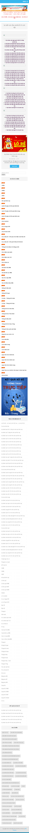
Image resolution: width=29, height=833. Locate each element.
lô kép (23, 786)
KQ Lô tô (3, 673)
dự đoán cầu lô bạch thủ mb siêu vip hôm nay (11, 478)
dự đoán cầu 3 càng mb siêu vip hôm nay (10, 432)
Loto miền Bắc (5, 339)
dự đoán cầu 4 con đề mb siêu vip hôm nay (11, 435)
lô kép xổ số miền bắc (7, 789)
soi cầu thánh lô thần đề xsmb (9, 816)
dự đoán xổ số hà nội (21, 772)
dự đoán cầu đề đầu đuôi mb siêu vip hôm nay (11, 466)
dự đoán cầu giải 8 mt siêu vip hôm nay (10, 509)
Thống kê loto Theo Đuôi (8, 313)
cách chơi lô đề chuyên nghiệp (9, 739)
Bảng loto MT (4, 679)
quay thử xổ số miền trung (8, 365)
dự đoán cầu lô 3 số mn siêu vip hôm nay (10, 543)
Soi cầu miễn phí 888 (16, 813)
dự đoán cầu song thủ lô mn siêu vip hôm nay (11, 552)
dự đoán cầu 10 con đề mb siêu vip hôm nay (11, 444)
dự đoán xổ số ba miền (21, 766)
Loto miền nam (5, 349)
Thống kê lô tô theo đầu (8, 308)
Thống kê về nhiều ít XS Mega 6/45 (10, 247)
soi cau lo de (5, 796)
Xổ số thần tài (5, 262)
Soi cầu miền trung (5, 497)
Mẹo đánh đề (15, 792)
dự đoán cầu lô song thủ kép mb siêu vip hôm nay (12, 482)
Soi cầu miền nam (5, 528)
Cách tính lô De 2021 (18, 742)
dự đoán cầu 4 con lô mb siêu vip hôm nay (14, 155)
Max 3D (3, 605)
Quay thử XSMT (4, 694)
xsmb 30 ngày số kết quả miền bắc (10, 206)
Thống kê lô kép (5, 651)
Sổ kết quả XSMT (5, 586)
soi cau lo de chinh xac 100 (17, 796)
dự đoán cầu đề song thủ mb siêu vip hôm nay (11, 472)
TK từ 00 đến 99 (5, 670)
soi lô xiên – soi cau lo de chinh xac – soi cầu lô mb (13, 423)
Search (3, 174)
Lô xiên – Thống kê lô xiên (8, 298)
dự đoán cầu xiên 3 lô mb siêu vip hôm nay (11, 491)
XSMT (3, 195)
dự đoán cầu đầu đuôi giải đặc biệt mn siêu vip (11, 549)
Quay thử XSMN (5, 691)
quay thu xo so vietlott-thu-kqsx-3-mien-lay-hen (14, 370)
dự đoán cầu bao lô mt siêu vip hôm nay (10, 500)
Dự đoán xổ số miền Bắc (21, 776)
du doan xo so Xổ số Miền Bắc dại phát (11, 756)
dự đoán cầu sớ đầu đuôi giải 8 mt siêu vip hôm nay (13, 515)
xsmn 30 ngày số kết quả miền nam (10, 216)
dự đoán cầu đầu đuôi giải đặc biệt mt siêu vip (11, 518)
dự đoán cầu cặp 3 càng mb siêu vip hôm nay (11, 457)
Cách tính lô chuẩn (6, 742)
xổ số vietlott (5, 221)
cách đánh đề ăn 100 (7, 752)
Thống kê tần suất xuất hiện (9, 329)
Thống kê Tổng (4, 664)
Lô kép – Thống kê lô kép (8, 303)
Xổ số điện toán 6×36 (6, 617)
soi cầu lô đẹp (5, 809)
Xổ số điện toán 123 (6, 257)
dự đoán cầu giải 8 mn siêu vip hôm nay (10, 540)
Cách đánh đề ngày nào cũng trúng (10, 749)
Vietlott (3, 593)
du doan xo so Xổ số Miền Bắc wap (10, 759)
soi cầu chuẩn (17, 806)
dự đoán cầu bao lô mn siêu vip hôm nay (10, 531)
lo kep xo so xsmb (15, 786)
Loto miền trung (6, 344)
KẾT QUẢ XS (4, 565)
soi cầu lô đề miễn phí (16, 809)
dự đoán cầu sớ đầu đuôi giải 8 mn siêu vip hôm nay (13, 546)
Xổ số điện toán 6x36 (7, 252)
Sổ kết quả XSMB (5, 583)
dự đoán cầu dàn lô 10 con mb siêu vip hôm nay (12, 460)
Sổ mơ (2, 700)
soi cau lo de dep (20, 799)
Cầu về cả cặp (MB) (6, 277)
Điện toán (3, 614)
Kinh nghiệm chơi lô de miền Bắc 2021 (10, 782)
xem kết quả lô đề (18, 823)
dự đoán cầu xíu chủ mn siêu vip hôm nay (10, 556)
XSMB (3, 185)
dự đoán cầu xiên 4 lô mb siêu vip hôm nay (11, 494)
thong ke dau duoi (6, 823)
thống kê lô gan (6, 293)
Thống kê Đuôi (4, 657)
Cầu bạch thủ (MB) (6, 267)
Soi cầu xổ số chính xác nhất (8, 819)
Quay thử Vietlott (5, 697)
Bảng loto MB (4, 676)
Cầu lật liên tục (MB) (7, 272)
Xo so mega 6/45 (6, 226)
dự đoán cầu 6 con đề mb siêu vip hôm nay (11, 438)
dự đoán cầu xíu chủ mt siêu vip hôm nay (10, 525)
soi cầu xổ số (22, 816)
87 (18, 158)
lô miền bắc (17, 789)
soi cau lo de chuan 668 (7, 799)
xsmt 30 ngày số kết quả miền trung (11, 211)
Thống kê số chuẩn (5, 562)
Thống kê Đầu (4, 654)
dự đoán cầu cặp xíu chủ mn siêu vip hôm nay (11, 534)
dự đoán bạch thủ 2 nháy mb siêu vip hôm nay (11, 429)
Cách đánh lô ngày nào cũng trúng (10, 746)
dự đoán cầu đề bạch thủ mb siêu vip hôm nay (11, 463)
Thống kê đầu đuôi (6, 318)
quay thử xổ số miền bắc (8, 354)
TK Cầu (2, 626)
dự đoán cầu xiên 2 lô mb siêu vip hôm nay (11, 488)
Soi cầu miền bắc (5, 426)
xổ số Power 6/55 (6, 231)
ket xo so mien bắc (6, 779)
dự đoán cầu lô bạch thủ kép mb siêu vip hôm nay (12, 475)
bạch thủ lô (5, 732)
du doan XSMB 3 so (6, 762)
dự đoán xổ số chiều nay (8, 769)
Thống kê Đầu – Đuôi (6, 660)
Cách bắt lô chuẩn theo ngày (9, 735)
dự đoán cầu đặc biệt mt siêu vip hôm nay (10, 506)
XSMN (3, 190)
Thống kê (3, 611)
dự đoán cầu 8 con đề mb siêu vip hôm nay (11, 441)
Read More (14, 166)
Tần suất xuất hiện (5, 667)
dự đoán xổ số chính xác (8, 772)
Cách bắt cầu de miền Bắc (16, 732)
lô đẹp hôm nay (5, 792)
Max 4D (3, 608)
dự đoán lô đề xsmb (18, 762)
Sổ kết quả (3, 580)
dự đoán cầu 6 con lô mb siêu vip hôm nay (11, 451)
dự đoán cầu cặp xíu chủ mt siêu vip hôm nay (11, 503)
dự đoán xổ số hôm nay (7, 776)
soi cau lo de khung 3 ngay (8, 803)
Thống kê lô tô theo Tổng (8, 324)
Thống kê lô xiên (5, 648)
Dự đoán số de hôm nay (7, 766)
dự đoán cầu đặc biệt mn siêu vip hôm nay (11, 537)
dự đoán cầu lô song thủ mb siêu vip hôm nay (11, 485)
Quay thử (3, 685)
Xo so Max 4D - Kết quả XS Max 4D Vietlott (12, 241)
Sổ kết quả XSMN (5, 589)
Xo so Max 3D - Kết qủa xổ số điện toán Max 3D (13, 236)
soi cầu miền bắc (6, 813)
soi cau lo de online (7, 806)
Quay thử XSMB (4, 688)
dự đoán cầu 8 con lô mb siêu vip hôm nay (11, 454)
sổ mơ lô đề (5, 375)
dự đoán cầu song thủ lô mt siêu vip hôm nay (11, 522)
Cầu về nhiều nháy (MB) (7, 283)
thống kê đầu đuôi (6, 288)
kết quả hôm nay (6, 200)
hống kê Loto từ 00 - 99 (8, 334)
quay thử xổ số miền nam (8, 360)
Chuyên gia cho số (5, 559)
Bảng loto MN (4, 682)
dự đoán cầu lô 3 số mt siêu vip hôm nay (10, 512)
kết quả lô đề (5, 786)
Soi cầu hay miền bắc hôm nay (8, 469)
